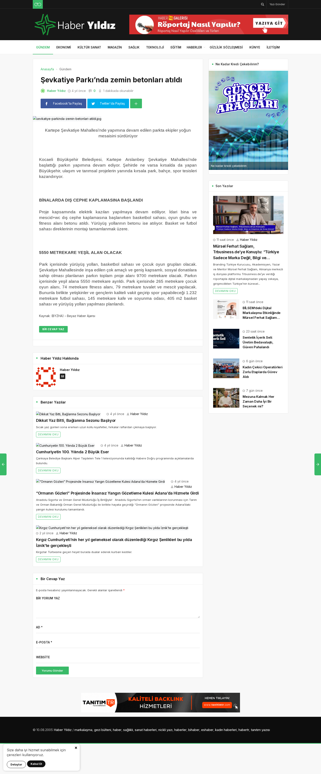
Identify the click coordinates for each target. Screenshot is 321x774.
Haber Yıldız (56, 91)
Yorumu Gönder (52, 670)
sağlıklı (128, 730)
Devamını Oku (48, 434)
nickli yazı (165, 730)
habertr (243, 730)
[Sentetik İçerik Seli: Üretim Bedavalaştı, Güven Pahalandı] (226, 338)
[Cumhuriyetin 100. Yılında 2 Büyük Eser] (65, 445)
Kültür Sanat (89, 47)
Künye (254, 47)
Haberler (194, 47)
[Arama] (262, 4)
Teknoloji (155, 47)
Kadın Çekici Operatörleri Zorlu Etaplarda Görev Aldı (263, 372)
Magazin (115, 47)
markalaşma (83, 730)
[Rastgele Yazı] (38, 4)
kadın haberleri (226, 730)
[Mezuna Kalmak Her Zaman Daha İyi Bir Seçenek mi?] (226, 397)
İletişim (273, 47)
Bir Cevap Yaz (53, 329)
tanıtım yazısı (260, 730)
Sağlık (134, 47)
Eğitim (176, 47)
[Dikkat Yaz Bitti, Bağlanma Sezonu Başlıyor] (68, 414)
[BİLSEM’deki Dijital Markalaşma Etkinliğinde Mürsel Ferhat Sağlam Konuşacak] (226, 308)
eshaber (207, 730)
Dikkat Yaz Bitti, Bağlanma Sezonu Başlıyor (76, 420)
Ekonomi (63, 47)
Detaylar (16, 764)
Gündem (43, 47)
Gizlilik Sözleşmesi (226, 47)
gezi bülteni (102, 730)
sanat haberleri (146, 730)
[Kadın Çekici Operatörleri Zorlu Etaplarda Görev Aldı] (226, 368)
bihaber (193, 730)
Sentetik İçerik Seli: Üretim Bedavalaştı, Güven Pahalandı (258, 342)
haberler (180, 730)
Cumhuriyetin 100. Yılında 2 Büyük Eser (72, 452)
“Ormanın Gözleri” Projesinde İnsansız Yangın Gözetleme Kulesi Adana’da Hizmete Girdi (117, 493)
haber (117, 730)
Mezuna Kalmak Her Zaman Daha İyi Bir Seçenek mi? (258, 401)
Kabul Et (36, 763)
